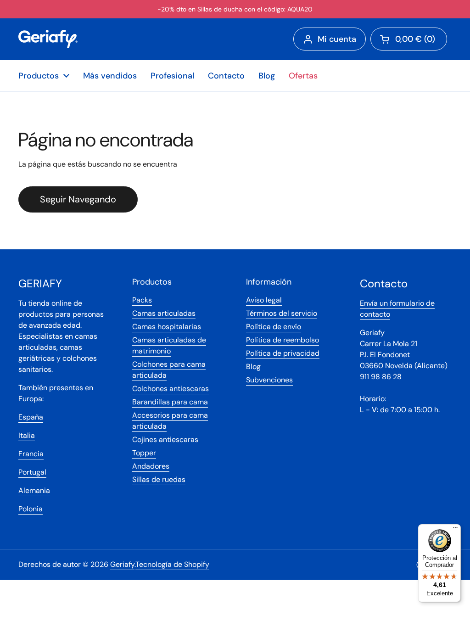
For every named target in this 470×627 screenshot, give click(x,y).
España (30, 417)
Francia (31, 454)
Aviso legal (264, 300)
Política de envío (273, 326)
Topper (144, 453)
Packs (142, 300)
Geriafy (122, 564)
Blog (253, 366)
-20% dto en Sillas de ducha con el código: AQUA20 (235, 9)
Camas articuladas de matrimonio (169, 345)
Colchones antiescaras (170, 388)
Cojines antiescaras (165, 439)
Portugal (32, 472)
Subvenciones (269, 380)
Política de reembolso (282, 340)
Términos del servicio (281, 313)
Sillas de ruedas (158, 479)
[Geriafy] (48, 39)
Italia (26, 435)
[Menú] (455, 529)
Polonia (30, 509)
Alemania (34, 490)
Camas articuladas (164, 313)
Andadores (150, 466)
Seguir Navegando (78, 199)
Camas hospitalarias (166, 326)
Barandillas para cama (170, 402)
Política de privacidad (282, 353)
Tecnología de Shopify (172, 564)
